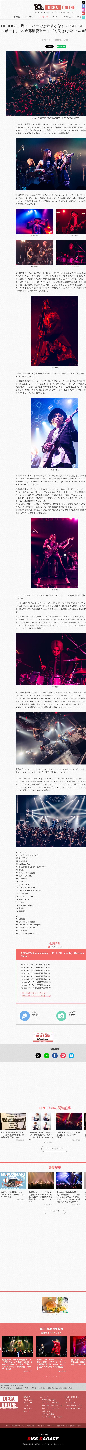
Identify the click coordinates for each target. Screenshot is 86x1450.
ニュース (27, 1411)
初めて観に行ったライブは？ (53, 1405)
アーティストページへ (55, 1149)
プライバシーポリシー (45, 1426)
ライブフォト (71, 1403)
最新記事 (17, 17)
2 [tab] (46, 1376)
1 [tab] (43, 1376)
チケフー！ (70, 1400)
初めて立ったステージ (50, 1408)
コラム (55, 17)
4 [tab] (53, 1376)
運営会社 (30, 1426)
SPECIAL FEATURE (73, 1408)
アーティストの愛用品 (50, 1403)
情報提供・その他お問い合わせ (69, 1426)
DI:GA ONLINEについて (15, 1426)
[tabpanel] (17, 1352)
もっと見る (54, 1211)
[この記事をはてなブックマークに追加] (71, 1057)
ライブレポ (44, 17)
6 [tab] (60, 1376)
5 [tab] (56, 1376)
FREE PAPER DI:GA (74, 1405)
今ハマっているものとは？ (52, 1417)
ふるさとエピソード (49, 1411)
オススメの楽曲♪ (48, 1414)
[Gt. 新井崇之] (54, 433)
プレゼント (28, 1408)
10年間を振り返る (49, 1400)
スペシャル (68, 17)
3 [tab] (50, 1376)
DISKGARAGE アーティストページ (36, 996)
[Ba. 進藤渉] (34, 252)
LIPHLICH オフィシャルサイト (34, 993)
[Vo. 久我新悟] (34, 221)
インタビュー (30, 17)
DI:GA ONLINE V (72, 1397)
